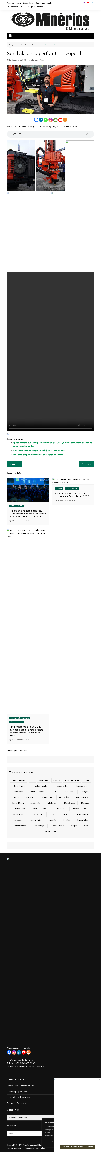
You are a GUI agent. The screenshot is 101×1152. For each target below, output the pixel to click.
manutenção (34, 803)
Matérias (85, 803)
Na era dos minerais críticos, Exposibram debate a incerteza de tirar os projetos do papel (27, 513)
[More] (65, 120)
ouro (52, 814)
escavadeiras (82, 786)
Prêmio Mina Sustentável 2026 (21, 1086)
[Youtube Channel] (24, 1052)
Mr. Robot (37, 814)
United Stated (58, 826)
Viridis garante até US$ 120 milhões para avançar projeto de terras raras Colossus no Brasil (26, 731)
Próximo (85, 464)
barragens (43, 780)
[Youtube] (60, 120)
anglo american (18, 780)
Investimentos (82, 797)
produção (52, 820)
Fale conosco (12, 7)
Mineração (60, 809)
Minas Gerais (19, 809)
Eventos (59, 489)
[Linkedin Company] (19, 1052)
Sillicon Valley (82, 820)
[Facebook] (36, 120)
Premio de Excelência (16, 1103)
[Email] (55, 120)
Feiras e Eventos (37, 791)
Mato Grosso (69, 803)
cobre (86, 780)
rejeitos (66, 820)
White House (50, 831)
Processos (17, 820)
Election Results (40, 786)
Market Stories (52, 803)
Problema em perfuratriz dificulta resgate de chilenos (39, 454)
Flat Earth (69, 791)
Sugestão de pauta (44, 3)
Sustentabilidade (20, 826)
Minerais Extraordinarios (20, 718)
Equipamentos (62, 786)
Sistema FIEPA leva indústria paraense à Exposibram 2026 (72, 495)
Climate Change (72, 780)
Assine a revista (14, 3)
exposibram (18, 791)
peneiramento (82, 814)
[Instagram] (50, 120)
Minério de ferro (80, 809)
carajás (56, 780)
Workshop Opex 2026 (17, 1091)
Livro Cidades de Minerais (18, 1097)
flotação (84, 791)
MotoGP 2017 (19, 814)
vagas (74, 826)
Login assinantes (35, 7)
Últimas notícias (37, 60)
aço (32, 780)
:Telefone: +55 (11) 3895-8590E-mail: (27, 1063)
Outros (65, 814)
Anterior (15, 464)
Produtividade (35, 820)
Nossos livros (28, 3)
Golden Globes (46, 797)
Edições (23, 7)
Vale (86, 826)
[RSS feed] (28, 1052)
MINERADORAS (40, 809)
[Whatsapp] (46, 120)
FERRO (55, 791)
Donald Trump (19, 786)
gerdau (16, 797)
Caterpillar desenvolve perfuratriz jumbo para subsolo (39, 450)
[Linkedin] (41, 120)
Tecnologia (39, 826)
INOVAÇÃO (64, 797)
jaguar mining (18, 803)
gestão (29, 797)
